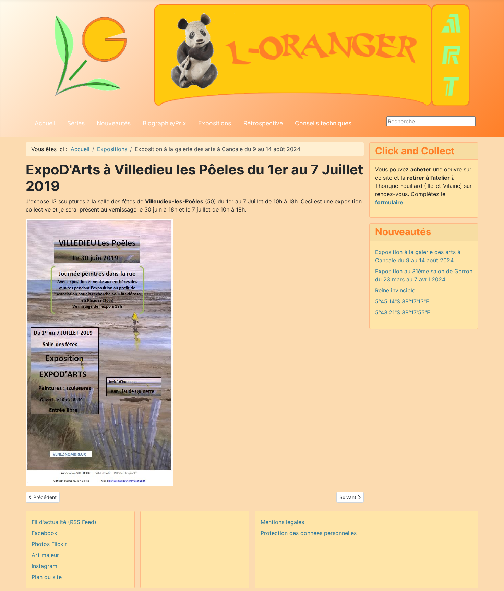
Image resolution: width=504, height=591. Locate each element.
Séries (76, 123)
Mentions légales (282, 522)
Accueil (45, 123)
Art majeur (45, 555)
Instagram (44, 566)
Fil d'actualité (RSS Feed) (64, 522)
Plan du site (47, 577)
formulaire (389, 202)
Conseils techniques (323, 123)
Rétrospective (263, 123)
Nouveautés (114, 123)
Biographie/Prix (164, 123)
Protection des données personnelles (309, 533)
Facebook (44, 533)
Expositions (214, 123)
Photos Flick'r (49, 544)
